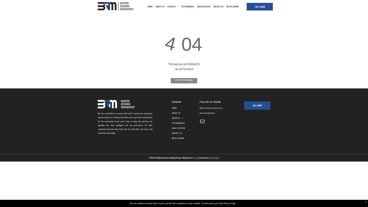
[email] (202, 122)
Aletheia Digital (213, 157)
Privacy (196, 157)
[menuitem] (150, 6)
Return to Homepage (184, 80)
